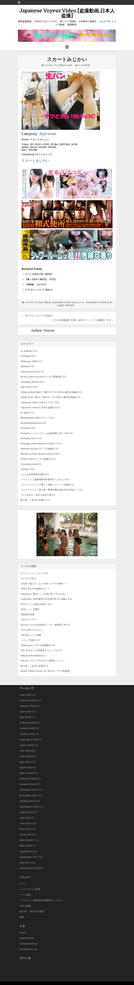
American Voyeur (30, 371)
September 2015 (29, 868)
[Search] (19, 2)
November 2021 (29, 795)
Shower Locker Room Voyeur (37, 454)
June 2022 (25, 756)
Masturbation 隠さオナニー (35, 417)
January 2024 (27, 706)
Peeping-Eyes (28, 438)
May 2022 (25, 762)
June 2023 (25, 711)
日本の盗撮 (25, 905)
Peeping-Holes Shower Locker (38, 443)
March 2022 (26, 773)
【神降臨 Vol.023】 (36, 284)
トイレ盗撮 (25, 894)
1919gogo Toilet (29, 361)
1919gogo (26, 356)
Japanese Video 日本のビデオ (68, 302)
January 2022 (27, 784)
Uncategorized (29, 464)
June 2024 (25, 694)
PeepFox (26, 428)
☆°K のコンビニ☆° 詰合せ (38, 289)
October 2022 (27, 734)
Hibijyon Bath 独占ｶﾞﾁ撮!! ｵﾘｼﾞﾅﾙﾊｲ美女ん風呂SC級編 (49, 392)
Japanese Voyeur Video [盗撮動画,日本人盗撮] (67, 13)
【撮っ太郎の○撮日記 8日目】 (41, 279)
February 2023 (28, 722)
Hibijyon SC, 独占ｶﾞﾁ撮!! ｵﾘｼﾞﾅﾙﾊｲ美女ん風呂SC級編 (48, 397)
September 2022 (29, 739)
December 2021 (28, 789)
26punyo (26, 366)
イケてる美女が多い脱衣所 (38, 274)
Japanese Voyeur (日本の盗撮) (37, 407)
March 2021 (26, 840)
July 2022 (25, 750)
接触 (22, 917)
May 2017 (25, 862)
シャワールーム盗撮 (30, 889)
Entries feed (27, 938)
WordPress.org (28, 949)
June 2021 (25, 823)
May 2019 (25, 845)
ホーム (23, 883)
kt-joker (25, 412)
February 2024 (28, 700)
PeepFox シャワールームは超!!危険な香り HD (44, 433)
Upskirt (70, 305)
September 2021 (29, 806)
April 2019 (25, 851)
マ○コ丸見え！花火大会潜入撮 (36, 495)
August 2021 (26, 812)
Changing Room (29, 382)
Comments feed (28, 943)
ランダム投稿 (28, 566)
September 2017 (29, 857)
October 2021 (27, 801)
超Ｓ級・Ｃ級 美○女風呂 (33, 500)
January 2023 (27, 728)
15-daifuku (26, 351)
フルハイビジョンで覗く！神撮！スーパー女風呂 (45, 484)
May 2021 (25, 829)
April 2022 (26, 767)
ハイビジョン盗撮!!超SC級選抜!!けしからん (42, 479)
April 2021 (25, 834)
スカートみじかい (67, 59)
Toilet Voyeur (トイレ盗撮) (35, 459)
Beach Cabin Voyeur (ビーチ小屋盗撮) (41, 376)
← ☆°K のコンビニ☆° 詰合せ (36, 315)
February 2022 (28, 778)
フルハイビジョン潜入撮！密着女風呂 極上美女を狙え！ (49, 489)
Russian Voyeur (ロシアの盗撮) (37, 448)
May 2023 (25, 717)
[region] (67, 534)
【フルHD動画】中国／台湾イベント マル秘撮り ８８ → (83, 320)
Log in (23, 932)
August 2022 (27, 745)
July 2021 (25, 818)
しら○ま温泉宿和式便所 (33, 474)
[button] (67, 534)
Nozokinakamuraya (32, 423)
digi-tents (48, 134)
